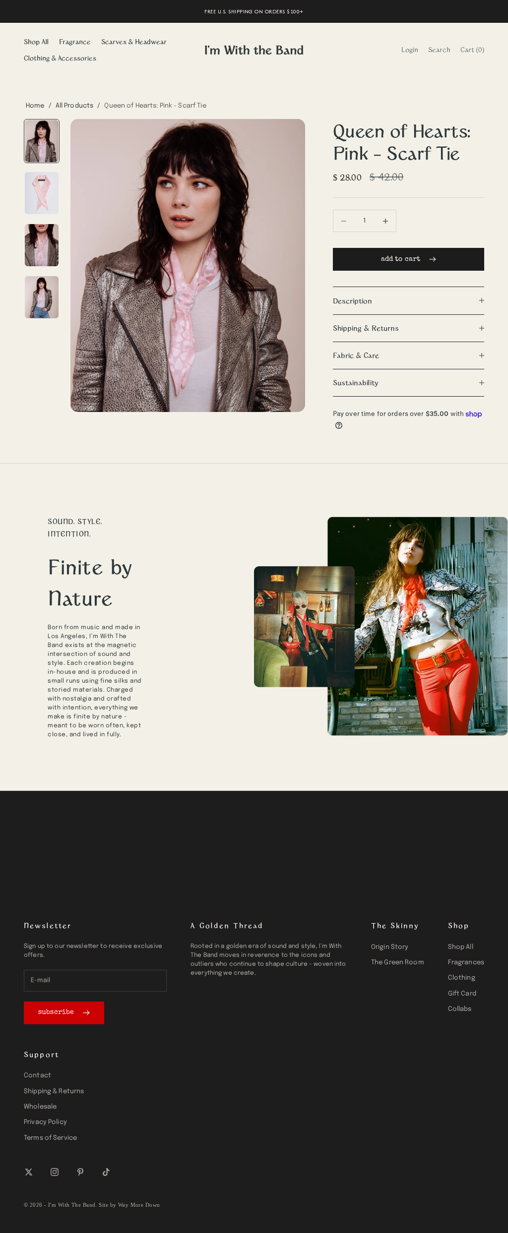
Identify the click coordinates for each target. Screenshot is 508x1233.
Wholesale (40, 1107)
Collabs (460, 1009)
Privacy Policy (45, 1122)
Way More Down (139, 1205)
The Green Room (397, 962)
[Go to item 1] (42, 141)
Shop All (36, 41)
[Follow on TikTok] (106, 1172)
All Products (75, 106)
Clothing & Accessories (60, 58)
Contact (37, 1075)
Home (35, 106)
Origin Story (390, 947)
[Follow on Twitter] (29, 1172)
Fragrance (75, 41)
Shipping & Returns (54, 1091)
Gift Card (462, 994)
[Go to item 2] (42, 193)
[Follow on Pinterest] (80, 1172)
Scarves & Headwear (134, 41)
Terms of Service (50, 1138)
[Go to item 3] (42, 245)
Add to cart (401, 259)
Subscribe (56, 1012)
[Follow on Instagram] (55, 1172)
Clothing (461, 978)
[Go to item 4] (42, 297)
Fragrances (466, 962)
